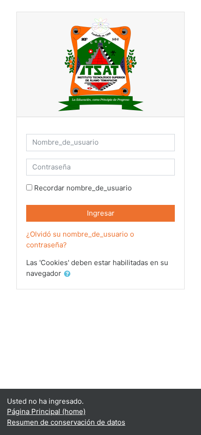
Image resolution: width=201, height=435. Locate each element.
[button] (69, 274)
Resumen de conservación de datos (66, 422)
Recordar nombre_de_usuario (83, 187)
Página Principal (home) (46, 411)
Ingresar (101, 213)
